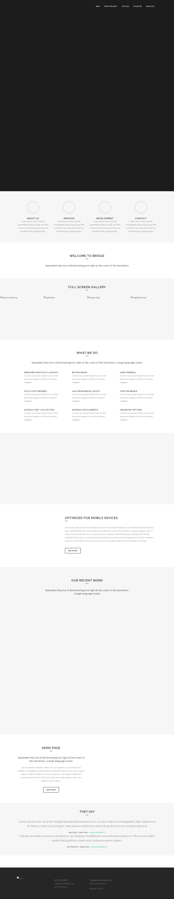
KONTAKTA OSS (96, 889)
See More (73, 551)
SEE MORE (51, 790)
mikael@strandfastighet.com (101, 880)
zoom (34, 615)
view (45, 615)
